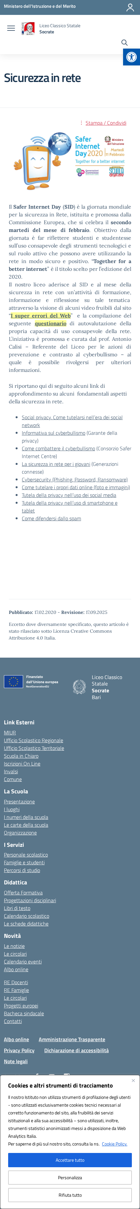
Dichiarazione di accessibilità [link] (76, 1050)
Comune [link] (13, 779)
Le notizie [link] (14, 946)
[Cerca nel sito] (124, 43)
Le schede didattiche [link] (26, 923)
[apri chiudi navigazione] (11, 29)
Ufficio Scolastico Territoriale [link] (34, 748)
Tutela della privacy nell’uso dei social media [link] (69, 495)
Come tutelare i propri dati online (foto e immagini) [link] (76, 487)
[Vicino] (133, 1080)
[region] (70, 1142)
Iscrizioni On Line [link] (22, 763)
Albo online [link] (16, 969)
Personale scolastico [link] (26, 854)
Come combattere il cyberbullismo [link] (58, 448)
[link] (131, 57)
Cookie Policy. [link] (114, 1143)
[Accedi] (130, 7)
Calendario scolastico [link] (26, 916)
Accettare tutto (70, 1160)
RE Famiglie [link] (16, 990)
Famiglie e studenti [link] (24, 862)
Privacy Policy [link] (19, 1050)
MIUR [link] (10, 732)
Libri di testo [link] (17, 908)
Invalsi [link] (11, 771)
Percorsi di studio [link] (22, 870)
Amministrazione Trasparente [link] (72, 1039)
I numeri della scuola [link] (26, 817)
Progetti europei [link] (21, 1005)
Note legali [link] (16, 1061)
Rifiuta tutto (70, 1195)
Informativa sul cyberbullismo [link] (53, 433)
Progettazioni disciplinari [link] (30, 900)
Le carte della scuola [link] (26, 825)
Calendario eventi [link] (23, 961)
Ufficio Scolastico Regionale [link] (33, 740)
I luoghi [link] (12, 809)
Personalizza (70, 1177)
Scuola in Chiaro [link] (21, 756)
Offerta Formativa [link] (23, 892)
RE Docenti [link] (16, 982)
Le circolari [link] (15, 954)
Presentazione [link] (19, 801)
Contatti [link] (13, 1021)
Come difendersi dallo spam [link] (51, 518)
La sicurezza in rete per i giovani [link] (56, 464)
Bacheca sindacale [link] (24, 1013)
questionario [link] (50, 323)
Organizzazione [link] (20, 832)
